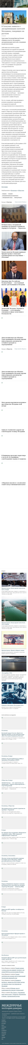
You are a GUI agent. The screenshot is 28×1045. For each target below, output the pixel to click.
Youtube (3, 1037)
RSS (2, 1039)
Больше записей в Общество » (20, 348)
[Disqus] (14, 507)
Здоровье (4, 1026)
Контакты (4, 1032)
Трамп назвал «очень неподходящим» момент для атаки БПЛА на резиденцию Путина (13, 970)
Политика (14, 190)
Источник (5, 187)
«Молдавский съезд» (7, 197)
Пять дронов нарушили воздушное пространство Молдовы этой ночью (14, 404)
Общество (21, 190)
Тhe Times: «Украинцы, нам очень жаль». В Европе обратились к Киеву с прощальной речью (14, 994)
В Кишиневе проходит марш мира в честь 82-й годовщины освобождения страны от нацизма (14, 457)
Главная (3, 1020)
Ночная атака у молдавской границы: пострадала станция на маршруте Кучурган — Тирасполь (14, 226)
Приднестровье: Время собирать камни (13, 650)
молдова (4, 193)
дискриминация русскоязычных (10, 195)
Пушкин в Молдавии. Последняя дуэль (13, 705)
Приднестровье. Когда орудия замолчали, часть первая (13, 623)
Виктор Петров (18, 197)
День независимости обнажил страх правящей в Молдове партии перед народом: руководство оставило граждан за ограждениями (14, 341)
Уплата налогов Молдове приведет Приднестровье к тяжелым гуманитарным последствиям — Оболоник (14, 254)
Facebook (4, 1033)
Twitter (3, 1035)
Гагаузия (10, 193)
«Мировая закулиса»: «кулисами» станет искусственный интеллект (14, 483)
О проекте (4, 1030)
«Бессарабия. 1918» (7, 673)
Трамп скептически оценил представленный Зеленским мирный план (13, 976)
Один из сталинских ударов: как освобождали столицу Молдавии (13, 430)
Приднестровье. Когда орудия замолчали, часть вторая (13, 588)
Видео (3, 1028)
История (4, 1023)
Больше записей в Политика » (20, 202)
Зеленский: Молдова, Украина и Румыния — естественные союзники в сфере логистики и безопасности (13, 311)
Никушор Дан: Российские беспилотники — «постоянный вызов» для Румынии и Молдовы (13, 282)
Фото (3, 1025)
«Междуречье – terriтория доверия (11, 2)
